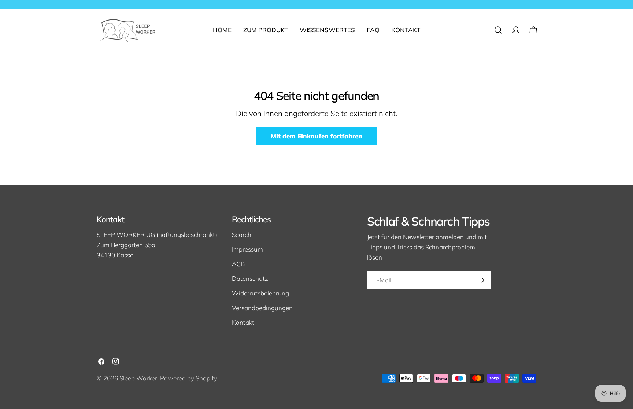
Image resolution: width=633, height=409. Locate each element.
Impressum (247, 249)
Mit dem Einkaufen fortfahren (316, 136)
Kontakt (243, 322)
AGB (238, 264)
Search (241, 234)
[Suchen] (498, 30)
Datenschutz (250, 278)
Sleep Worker (138, 378)
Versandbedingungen (262, 308)
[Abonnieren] (483, 280)
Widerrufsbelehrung (260, 293)
